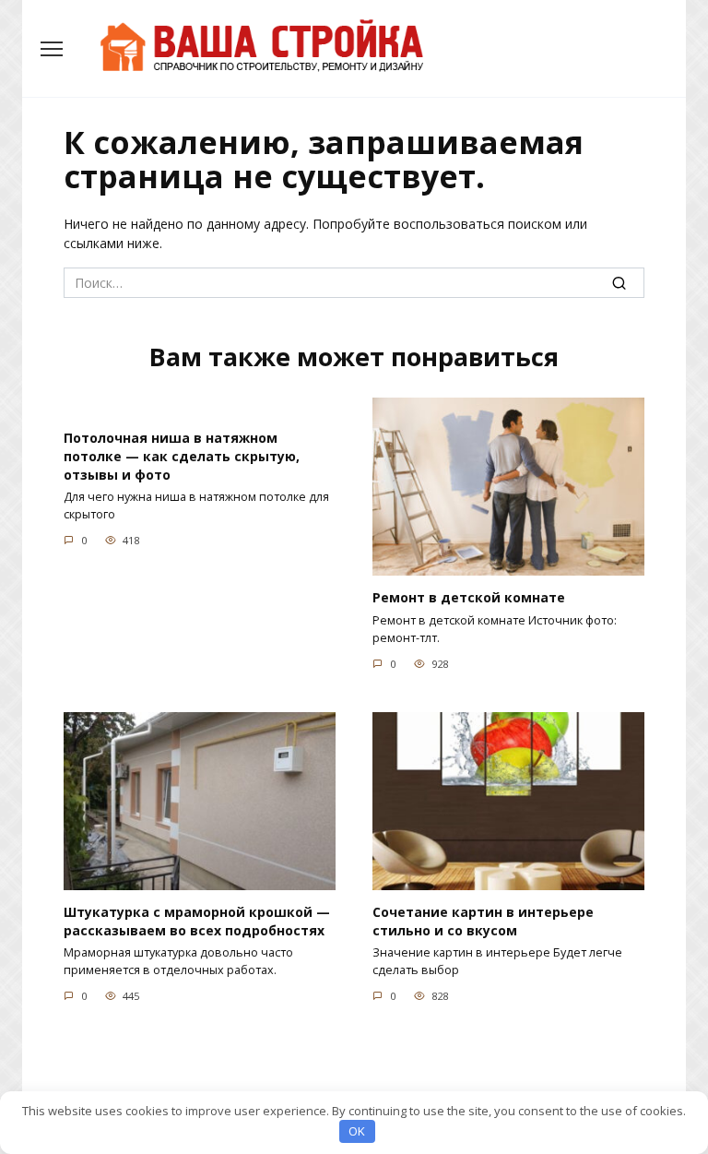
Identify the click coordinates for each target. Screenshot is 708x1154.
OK (356, 1131)
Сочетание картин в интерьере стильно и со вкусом (483, 921)
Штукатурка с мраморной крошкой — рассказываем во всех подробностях (197, 921)
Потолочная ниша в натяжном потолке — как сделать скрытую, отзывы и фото (182, 456)
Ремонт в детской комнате (468, 597)
